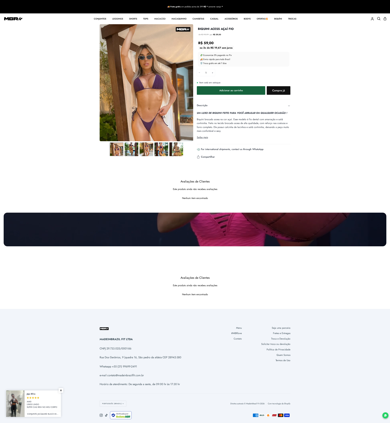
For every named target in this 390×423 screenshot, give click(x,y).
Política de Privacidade (278, 349)
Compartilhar (208, 157)
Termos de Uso (283, 360)
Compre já (278, 90)
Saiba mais (202, 137)
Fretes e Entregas (281, 333)
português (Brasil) (112, 403)
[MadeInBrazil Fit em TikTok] (106, 415)
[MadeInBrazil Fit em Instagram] (101, 415)
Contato (238, 338)
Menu (239, 328)
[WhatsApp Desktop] (385, 415)
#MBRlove (236, 333)
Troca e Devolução (280, 338)
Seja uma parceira (281, 328)
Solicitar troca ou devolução (275, 344)
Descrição (202, 105)
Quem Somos (283, 355)
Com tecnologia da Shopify (279, 403)
